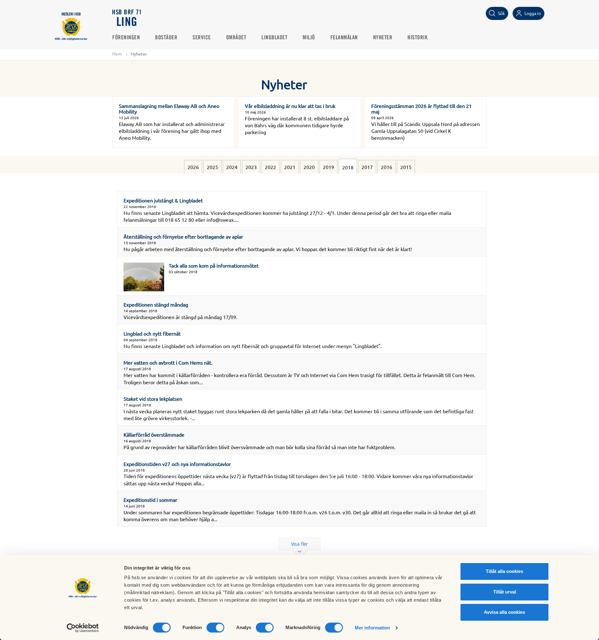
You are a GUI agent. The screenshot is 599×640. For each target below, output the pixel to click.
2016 (386, 167)
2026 (193, 167)
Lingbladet (274, 37)
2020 (309, 167)
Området (236, 37)
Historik (417, 37)
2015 (406, 167)
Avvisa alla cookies (504, 612)
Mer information (372, 627)
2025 (212, 167)
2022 (270, 167)
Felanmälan (344, 37)
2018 (347, 167)
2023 (251, 167)
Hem (117, 53)
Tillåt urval (504, 591)
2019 (328, 167)
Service (201, 37)
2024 (231, 167)
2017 (367, 167)
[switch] (215, 628)
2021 (289, 167)
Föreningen (126, 37)
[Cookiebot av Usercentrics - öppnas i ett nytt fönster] (83, 628)
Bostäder (166, 37)
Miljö (309, 37)
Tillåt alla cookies (504, 571)
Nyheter (382, 37)
